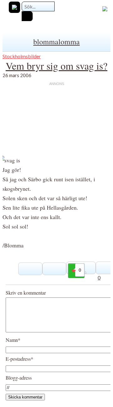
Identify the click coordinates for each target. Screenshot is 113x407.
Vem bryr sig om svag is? (56, 65)
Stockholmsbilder (22, 56)
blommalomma (56, 42)
